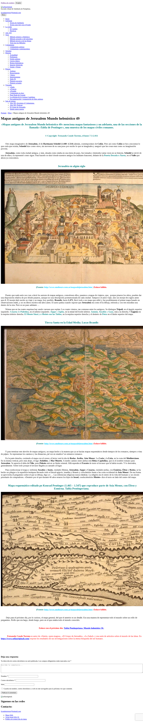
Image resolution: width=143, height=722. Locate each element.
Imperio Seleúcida (16, 65)
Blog (10, 113)
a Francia (13, 89)
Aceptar (18, 3)
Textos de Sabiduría (17, 23)
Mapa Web (9, 715)
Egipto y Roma (15, 67)
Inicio (7, 19)
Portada (3, 113)
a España (13, 91)
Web (2, 684)
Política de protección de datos (16, 719)
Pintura (7, 69)
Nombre (4, 676)
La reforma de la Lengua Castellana (22, 97)
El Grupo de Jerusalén (17, 107)
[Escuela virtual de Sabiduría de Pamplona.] (6, 7)
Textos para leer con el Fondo (20, 25)
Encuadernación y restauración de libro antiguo (26, 99)
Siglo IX (13, 79)
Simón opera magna (17, 109)
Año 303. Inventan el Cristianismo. (22, 103)
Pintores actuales (16, 83)
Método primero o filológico (20, 37)
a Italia (12, 87)
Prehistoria (13, 57)
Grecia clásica (15, 61)
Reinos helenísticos (16, 63)
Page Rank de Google (17, 95)
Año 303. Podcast (16, 105)
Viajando (8, 85)
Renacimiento (15, 73)
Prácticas (13, 31)
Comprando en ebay (17, 93)
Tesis (7, 35)
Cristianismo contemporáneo (20, 49)
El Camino (13, 29)
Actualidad (14, 55)
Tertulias (8, 51)
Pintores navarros (16, 81)
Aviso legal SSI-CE (12, 717)
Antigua (13, 71)
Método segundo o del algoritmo (21, 39)
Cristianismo (9, 45)
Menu (3, 15)
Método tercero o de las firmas (20, 41)
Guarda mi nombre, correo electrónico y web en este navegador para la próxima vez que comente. (38, 689)
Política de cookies (7, 3)
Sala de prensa (10, 101)
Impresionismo (15, 77)
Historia (8, 53)
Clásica (12, 75)
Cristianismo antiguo (17, 47)
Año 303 (8, 33)
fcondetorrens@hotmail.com (11, 13)
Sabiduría (8, 21)
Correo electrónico (8, 680)
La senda (8, 27)
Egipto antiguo (15, 59)
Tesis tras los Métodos (17, 43)
